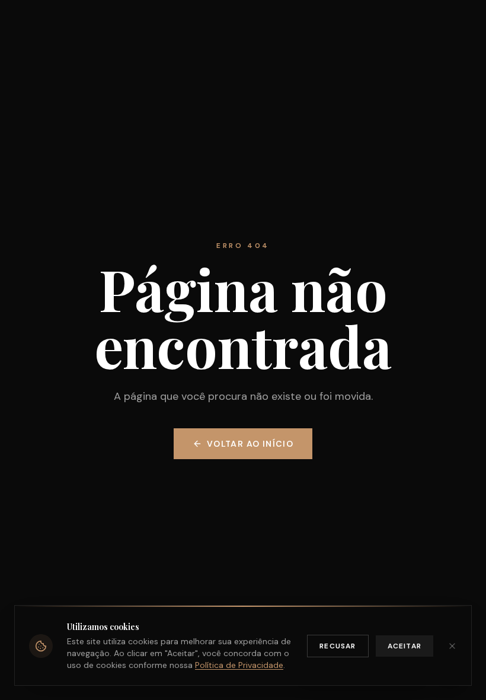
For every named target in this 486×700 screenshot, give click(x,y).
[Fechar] (452, 646)
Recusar (337, 646)
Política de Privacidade (239, 665)
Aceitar (404, 646)
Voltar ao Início (250, 443)
